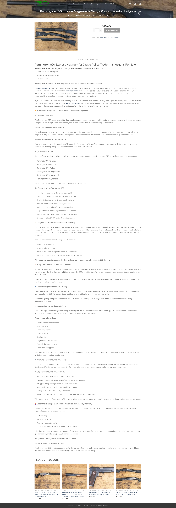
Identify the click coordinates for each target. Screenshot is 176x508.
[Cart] (140, 4)
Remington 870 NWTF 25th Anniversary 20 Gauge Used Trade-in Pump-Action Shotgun (73, 494)
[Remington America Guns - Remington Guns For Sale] (45, 3)
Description (83, 59)
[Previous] (34, 483)
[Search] (69, 4)
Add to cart (112, 30)
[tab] (83, 59)
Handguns (103, 3)
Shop (79, 3)
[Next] (140, 483)
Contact (111, 3)
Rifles (84, 3)
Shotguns (93, 3)
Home (73, 3)
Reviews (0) (93, 59)
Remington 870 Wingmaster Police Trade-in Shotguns (127, 493)
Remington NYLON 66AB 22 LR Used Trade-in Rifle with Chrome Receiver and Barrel (47, 494)
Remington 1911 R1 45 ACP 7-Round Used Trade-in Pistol (99, 493)
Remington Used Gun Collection (92, 15)
